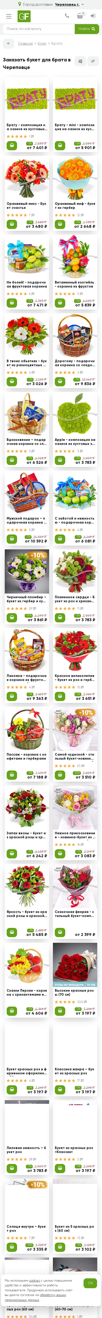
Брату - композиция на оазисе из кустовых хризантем (26, 128)
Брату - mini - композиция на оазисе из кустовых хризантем (74, 128)
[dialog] (67, 16)
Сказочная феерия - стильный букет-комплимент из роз (75, 914)
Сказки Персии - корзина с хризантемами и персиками (27, 993)
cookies (34, 1280)
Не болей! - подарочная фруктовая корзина (27, 284)
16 (79, 844)
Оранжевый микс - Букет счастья (26, 206)
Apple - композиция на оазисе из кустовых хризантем (75, 442)
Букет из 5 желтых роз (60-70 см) (74, 1307)
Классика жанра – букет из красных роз (74, 1071)
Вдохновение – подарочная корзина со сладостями (26, 442)
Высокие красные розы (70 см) (74, 992)
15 (79, 687)
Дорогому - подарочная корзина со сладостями (75, 364)
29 (31, 608)
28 (31, 1159)
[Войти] (93, 16)
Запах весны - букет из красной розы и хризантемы (26, 836)
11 (78, 608)
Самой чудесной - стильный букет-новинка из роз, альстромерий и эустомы (74, 757)
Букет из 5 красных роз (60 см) (74, 1228)
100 (80, 1002)
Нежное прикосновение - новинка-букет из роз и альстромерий (75, 836)
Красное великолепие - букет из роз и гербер (74, 678)
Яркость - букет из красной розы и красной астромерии (27, 914)
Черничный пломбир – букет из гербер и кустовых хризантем (27, 600)
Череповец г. (67, 5)
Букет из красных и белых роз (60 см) (26, 1307)
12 (79, 215)
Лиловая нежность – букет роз (26, 1150)
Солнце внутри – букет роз (26, 1228)
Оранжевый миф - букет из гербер (75, 206)
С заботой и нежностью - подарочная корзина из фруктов (75, 521)
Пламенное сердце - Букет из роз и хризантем (75, 600)
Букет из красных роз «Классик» (74, 1150)
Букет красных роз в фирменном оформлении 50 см (26, 1072)
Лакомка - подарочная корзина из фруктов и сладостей (26, 678)
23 (79, 766)
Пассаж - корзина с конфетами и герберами (26, 756)
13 (79, 1238)
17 (79, 1080)
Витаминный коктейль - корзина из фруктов (74, 284)
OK (90, 1283)
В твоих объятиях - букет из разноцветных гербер (27, 364)
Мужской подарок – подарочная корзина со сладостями (26, 521)
